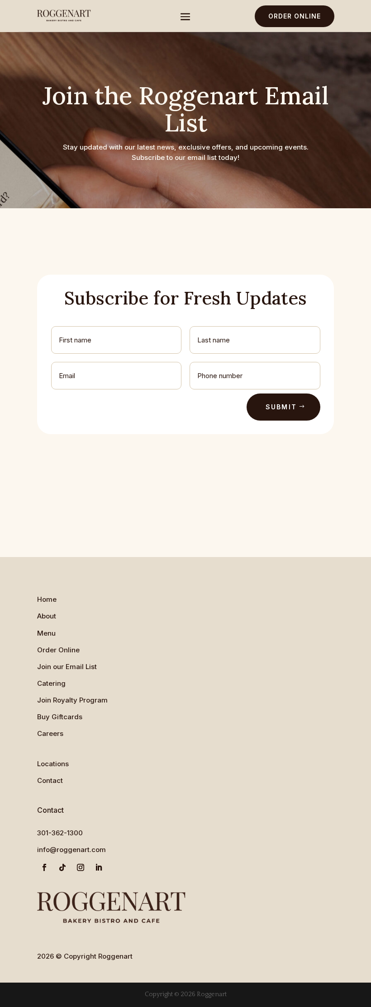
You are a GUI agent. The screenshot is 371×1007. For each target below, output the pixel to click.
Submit (281, 407)
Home (47, 599)
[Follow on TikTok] (62, 867)
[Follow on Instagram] (80, 867)
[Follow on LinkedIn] (98, 867)
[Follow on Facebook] (44, 867)
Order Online (294, 16)
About (46, 616)
